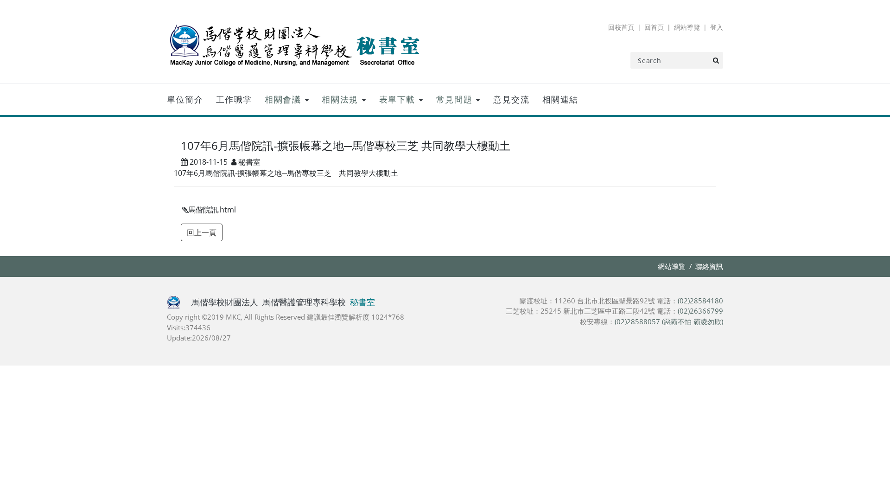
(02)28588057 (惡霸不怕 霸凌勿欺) (669, 321)
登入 (716, 27)
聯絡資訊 (709, 266)
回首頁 (654, 27)
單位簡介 (185, 99)
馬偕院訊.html (212, 210)
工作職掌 (234, 99)
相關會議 (283, 99)
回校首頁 (621, 27)
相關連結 (560, 99)
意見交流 (511, 99)
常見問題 (454, 99)
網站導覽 (687, 27)
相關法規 (340, 99)
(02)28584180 (700, 300)
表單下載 (397, 99)
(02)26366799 (700, 310)
